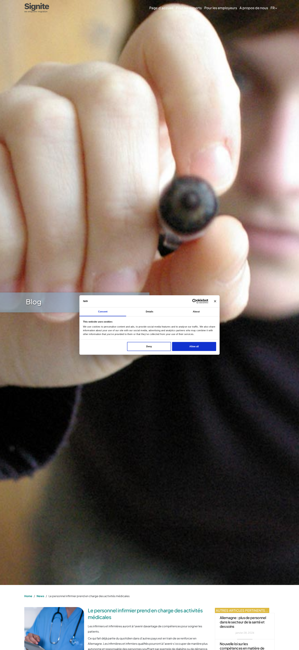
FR (273, 8)
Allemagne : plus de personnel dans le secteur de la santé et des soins (243, 622)
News (40, 596)
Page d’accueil (161, 8)
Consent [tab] (102, 311)
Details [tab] (149, 311)
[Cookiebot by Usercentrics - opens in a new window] (194, 301)
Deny (149, 346)
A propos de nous (254, 8)
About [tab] (196, 311)
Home (28, 596)
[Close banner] (215, 301)
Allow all (194, 346)
